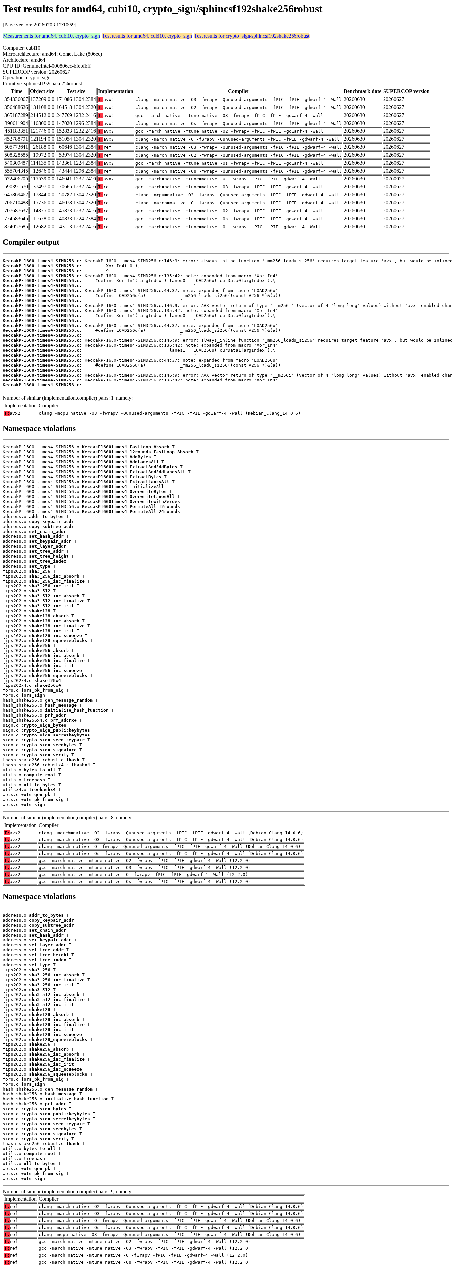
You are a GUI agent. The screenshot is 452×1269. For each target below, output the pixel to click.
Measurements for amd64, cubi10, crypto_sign (51, 36)
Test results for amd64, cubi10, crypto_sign (147, 36)
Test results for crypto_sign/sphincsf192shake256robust (251, 36)
